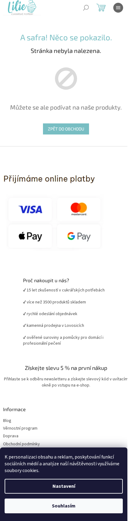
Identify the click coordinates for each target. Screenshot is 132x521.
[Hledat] (86, 8)
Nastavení (63, 486)
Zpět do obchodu (66, 128)
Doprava (10, 436)
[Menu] (118, 8)
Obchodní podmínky (21, 444)
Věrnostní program (20, 428)
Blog (7, 421)
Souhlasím (64, 506)
